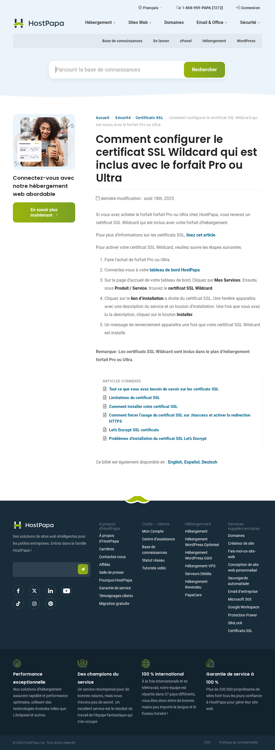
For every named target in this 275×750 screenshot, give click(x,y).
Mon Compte (153, 531)
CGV (207, 742)
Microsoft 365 (239, 599)
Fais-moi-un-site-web (242, 554)
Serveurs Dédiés (198, 574)
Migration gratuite (114, 603)
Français (150, 8)
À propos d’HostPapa (109, 538)
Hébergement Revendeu (196, 584)
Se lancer (161, 41)
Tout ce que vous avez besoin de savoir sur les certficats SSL (164, 389)
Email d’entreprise (243, 591)
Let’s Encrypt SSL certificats (134, 430)
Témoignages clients (116, 596)
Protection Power (242, 615)
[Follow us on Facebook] (18, 590)
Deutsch (209, 462)
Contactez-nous (112, 557)
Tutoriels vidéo (154, 568)
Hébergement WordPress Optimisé (202, 542)
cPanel (186, 41)
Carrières (106, 549)
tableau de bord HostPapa (175, 269)
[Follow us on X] (34, 590)
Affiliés (104, 564)
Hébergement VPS (200, 566)
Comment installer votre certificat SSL (143, 406)
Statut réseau (153, 560)
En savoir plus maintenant (43, 212)
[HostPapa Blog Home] (38, 23)
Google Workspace (243, 607)
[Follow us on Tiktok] (18, 603)
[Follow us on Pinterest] (50, 603)
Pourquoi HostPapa (115, 580)
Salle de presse (111, 572)
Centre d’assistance (158, 539)
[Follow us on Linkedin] (50, 590)
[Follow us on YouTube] (66, 590)
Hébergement (214, 41)
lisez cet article (200, 235)
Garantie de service (115, 588)
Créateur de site (241, 543)
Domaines (236, 535)
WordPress (246, 41)
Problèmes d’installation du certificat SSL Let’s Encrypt (158, 438)
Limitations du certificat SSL (134, 397)
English (175, 462)
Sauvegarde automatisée (238, 581)
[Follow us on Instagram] (34, 603)
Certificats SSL (150, 118)
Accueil (103, 118)
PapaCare (193, 595)
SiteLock (235, 623)
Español (192, 462)
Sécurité (123, 118)
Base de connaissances (122, 41)
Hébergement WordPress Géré (198, 555)
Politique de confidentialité (238, 742)
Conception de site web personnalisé (243, 567)
